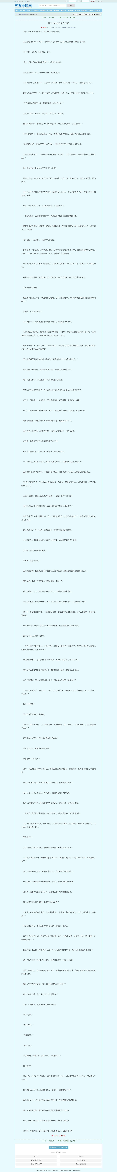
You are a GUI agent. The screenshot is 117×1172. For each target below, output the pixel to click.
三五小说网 (23, 6)
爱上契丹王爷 (71, 27)
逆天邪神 (64, 27)
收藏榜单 (84, 10)
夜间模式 (98, 14)
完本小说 (90, 10)
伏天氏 (49, 27)
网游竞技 (63, 10)
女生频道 (70, 10)
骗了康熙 (24, 14)
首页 (17, 10)
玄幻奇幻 (29, 10)
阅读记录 (97, 10)
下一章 (59, 17)
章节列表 (51, 17)
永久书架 (22, 10)
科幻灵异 (56, 10)
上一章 (44, 17)
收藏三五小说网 (29, 1)
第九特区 (80, 1156)
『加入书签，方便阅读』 (58, 1135)
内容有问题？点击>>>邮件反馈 (58, 1147)
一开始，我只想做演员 (36, 1164)
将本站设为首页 (19, 1)
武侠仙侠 (36, 10)
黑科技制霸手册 (81, 1160)
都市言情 (42, 10)
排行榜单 (77, 10)
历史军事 (49, 10)
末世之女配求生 (56, 27)
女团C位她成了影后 (36, 1160)
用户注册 (100, 1)
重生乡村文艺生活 (81, 1164)
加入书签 (72, 17)
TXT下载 (65, 17)
